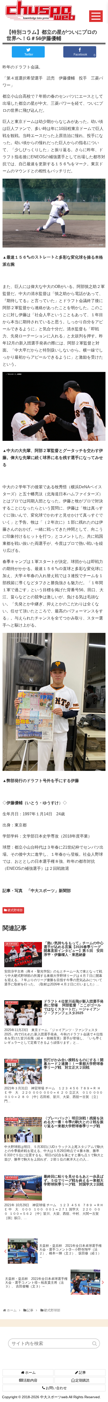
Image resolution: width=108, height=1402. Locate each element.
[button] (95, 1343)
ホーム (30, 1372)
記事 (82, 1372)
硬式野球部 (15, 910)
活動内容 (30, 1380)
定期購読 (82, 1380)
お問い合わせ (56, 1388)
